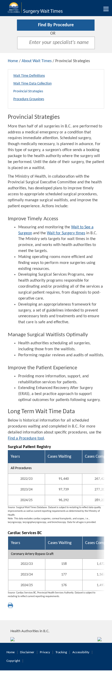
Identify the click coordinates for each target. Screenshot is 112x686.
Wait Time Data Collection (32, 84)
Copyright (13, 661)
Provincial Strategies (28, 91)
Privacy (45, 652)
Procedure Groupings (28, 99)
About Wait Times (37, 61)
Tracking (61, 652)
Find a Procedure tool (26, 438)
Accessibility (80, 652)
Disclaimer (27, 652)
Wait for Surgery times (66, 233)
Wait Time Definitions (29, 76)
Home (13, 61)
